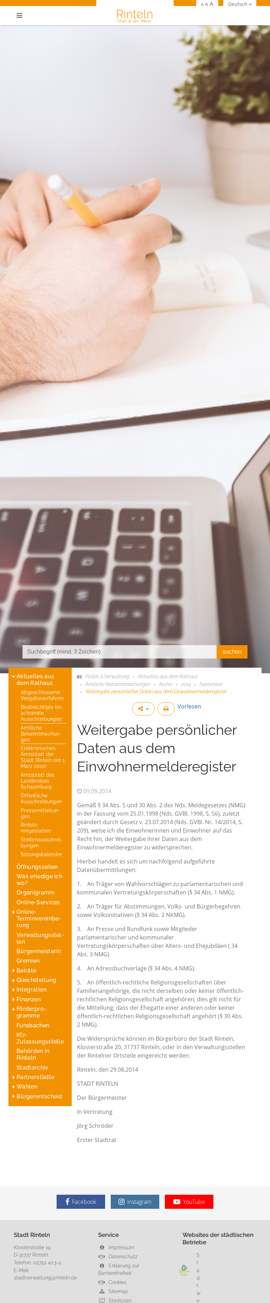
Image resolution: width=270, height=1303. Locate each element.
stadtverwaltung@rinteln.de (45, 1277)
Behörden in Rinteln (33, 1054)
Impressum (120, 1247)
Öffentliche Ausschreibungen (41, 798)
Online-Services (38, 902)
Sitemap (117, 1291)
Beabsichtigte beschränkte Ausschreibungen (42, 713)
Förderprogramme (31, 1012)
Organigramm (36, 892)
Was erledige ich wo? (39, 879)
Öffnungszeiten (37, 867)
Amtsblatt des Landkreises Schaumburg (38, 781)
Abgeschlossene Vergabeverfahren (42, 695)
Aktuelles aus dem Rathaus (35, 679)
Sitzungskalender (41, 854)
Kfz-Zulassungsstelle (40, 1038)
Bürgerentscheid (39, 1096)
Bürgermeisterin (39, 951)
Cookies (117, 1282)
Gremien (28, 960)
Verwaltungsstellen (40, 938)
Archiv (166, 684)
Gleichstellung (36, 980)
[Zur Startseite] (135, 15)
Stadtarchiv (33, 1067)
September (211, 684)
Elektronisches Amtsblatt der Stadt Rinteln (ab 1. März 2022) (43, 757)
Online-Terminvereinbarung (39, 919)
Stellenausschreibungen (42, 842)
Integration (32, 989)
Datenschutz (122, 1256)
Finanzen (29, 999)
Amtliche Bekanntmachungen (41, 734)
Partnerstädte (35, 1077)
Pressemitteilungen (40, 813)
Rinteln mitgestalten (36, 828)
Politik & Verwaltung (107, 676)
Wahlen (27, 1086)
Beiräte (26, 970)
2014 (186, 684)
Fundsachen (33, 1025)
